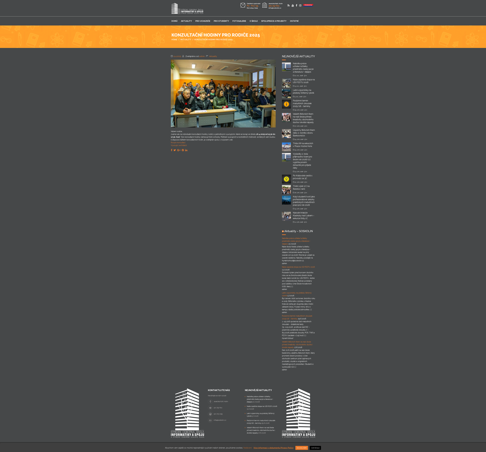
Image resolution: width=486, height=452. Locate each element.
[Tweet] (175, 150)
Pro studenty (221, 21)
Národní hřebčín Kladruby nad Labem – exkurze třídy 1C (303, 216)
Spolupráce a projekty (273, 21)
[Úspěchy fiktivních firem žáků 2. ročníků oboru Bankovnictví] (286, 133)
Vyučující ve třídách (179, 145)
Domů (174, 21)
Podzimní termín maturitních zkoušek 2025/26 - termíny (302, 103)
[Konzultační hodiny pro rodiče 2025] (223, 93)
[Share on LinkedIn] (186, 150)
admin (202, 56)
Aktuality (186, 21)
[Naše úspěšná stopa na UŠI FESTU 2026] (286, 83)
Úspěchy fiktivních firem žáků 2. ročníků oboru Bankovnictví (304, 133)
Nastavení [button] (247, 448)
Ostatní (294, 21)
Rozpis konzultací (178, 143)
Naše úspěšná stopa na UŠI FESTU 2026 (298, 267)
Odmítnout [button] (315, 448)
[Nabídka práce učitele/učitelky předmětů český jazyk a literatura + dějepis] (286, 66)
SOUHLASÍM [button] (301, 448)
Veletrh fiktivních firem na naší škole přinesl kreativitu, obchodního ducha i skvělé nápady (297, 344)
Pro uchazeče (202, 21)
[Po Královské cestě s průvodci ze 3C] (286, 179)
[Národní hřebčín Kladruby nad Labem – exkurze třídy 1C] (286, 216)
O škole (254, 21)
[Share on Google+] (178, 150)
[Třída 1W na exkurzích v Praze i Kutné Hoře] (286, 146)
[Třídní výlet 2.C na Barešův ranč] (286, 189)
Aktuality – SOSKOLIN (298, 231)
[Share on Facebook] (171, 150)
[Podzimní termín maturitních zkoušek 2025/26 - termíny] (286, 104)
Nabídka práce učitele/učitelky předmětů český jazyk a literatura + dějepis (296, 241)
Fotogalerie (239, 21)
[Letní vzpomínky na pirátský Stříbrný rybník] (286, 93)
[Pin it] (183, 150)
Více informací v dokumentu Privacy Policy (273, 448)
